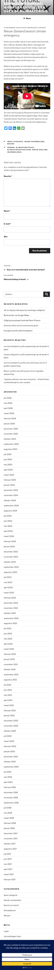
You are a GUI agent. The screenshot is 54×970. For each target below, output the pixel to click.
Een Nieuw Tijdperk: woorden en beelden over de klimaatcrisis (26, 7)
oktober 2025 (10, 439)
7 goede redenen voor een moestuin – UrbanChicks (26, 379)
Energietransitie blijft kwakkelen (18, 331)
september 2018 (11, 803)
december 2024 (11, 490)
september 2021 (11, 674)
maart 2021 (9, 705)
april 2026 (8, 408)
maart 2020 (9, 741)
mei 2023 (8, 582)
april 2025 (8, 470)
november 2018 (11, 797)
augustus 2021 (10, 680)
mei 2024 (8, 526)
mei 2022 (8, 639)
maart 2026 (9, 413)
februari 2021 (10, 710)
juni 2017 (8, 859)
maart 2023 (9, 593)
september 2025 (11, 444)
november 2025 (11, 434)
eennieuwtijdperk (36, 28)
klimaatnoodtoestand (19, 150)
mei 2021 (8, 695)
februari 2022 (10, 654)
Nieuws (11, 144)
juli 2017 (7, 854)
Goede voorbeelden (34, 141)
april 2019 (8, 782)
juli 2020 (8, 736)
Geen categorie (15, 141)
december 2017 (11, 833)
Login (6, 931)
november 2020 (11, 726)
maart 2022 (9, 649)
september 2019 (11, 767)
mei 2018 (8, 813)
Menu (28, 18)
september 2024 (11, 505)
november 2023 (11, 557)
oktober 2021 (10, 669)
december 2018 (11, 792)
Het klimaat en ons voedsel (18, 382)
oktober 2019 (10, 762)
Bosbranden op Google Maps (16, 315)
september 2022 (11, 618)
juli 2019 (7, 772)
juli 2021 (7, 685)
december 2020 (11, 721)
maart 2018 (9, 818)
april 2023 (8, 587)
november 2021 (11, 664)
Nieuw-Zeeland (40, 150)
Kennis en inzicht (11, 905)
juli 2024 (8, 516)
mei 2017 (8, 864)
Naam (7, 211)
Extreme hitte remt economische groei (21, 325)
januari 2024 (9, 546)
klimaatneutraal (25, 147)
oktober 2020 (10, 731)
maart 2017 (9, 874)
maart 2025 (9, 475)
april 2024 (8, 531)
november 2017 (11, 838)
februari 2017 (10, 879)
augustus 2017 (10, 849)
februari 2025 (10, 480)
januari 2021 (9, 715)
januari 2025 (9, 485)
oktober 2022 (10, 613)
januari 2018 (9, 828)
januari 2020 (9, 751)
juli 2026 (8, 398)
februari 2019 (10, 787)
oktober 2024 (10, 500)
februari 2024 (10, 541)
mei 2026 (8, 403)
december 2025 (11, 429)
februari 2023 (10, 598)
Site (6, 237)
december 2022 (11, 603)
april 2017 (8, 869)
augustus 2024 (10, 511)
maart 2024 (9, 536)
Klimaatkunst (10, 910)
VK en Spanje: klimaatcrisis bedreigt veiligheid (24, 310)
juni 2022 (8, 634)
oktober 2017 (10, 844)
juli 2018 (7, 808)
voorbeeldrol (14, 152)
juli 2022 (7, 628)
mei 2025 (8, 465)
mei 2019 (8, 777)
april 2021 (8, 700)
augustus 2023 (10, 572)
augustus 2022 (10, 623)
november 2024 (11, 495)
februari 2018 (10, 823)
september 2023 (11, 567)
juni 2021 (8, 690)
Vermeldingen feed (12, 936)
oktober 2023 (10, 562)
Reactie (8, 176)
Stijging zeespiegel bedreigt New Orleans (22, 320)
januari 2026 (9, 424)
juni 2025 (8, 459)
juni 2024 (8, 521)
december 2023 (11, 552)
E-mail (7, 224)
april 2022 (8, 644)
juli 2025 (8, 454)
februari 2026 (10, 418)
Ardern (11, 147)
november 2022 (11, 608)
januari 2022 (9, 659)
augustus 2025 (10, 449)
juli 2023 (8, 577)
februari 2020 (10, 746)
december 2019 (11, 757)
